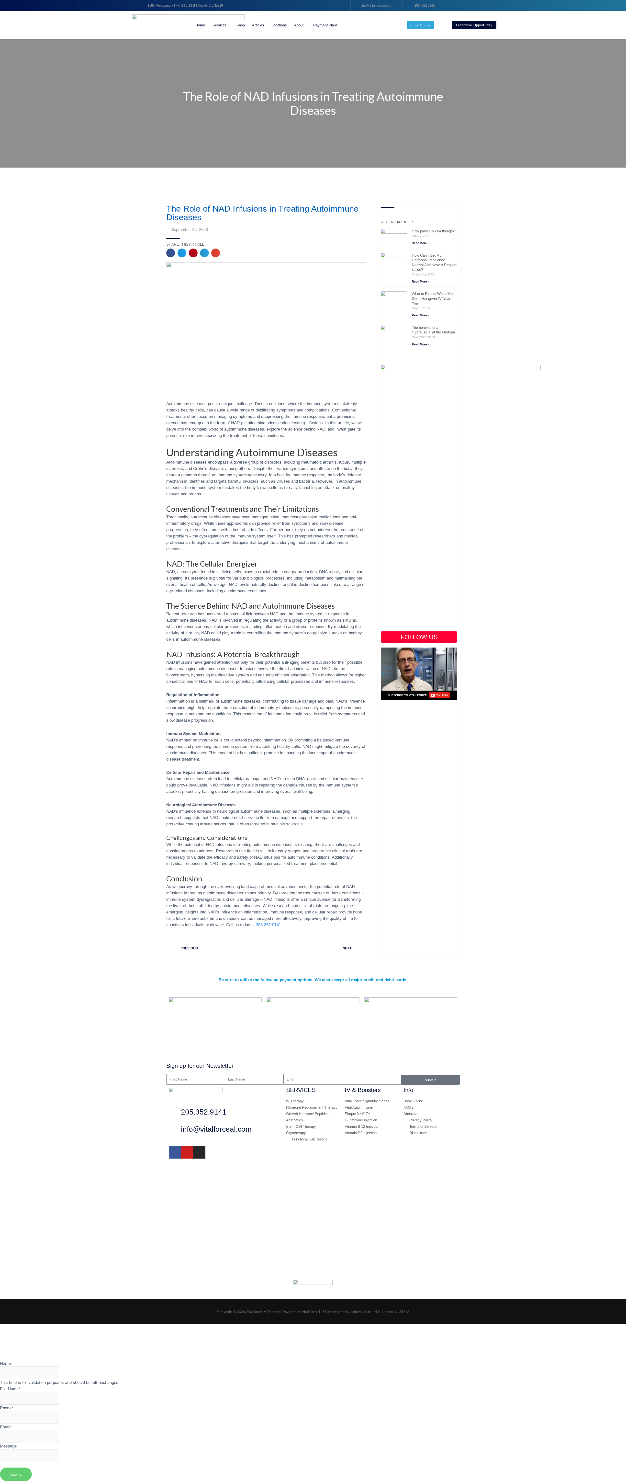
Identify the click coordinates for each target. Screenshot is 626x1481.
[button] (170, 253)
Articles (258, 25)
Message (8, 1446)
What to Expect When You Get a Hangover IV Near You (433, 298)
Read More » (420, 243)
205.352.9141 (203, 1112)
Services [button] (219, 25)
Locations (279, 25)
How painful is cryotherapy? (434, 231)
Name (5, 1363)
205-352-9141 (268, 925)
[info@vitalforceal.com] (175, 1130)
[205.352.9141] (175, 1113)
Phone (6, 1408)
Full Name (10, 1389)
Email (6, 1427)
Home (200, 25)
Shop (240, 25)
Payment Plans (325, 25)
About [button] (298, 25)
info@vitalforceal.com (216, 1129)
